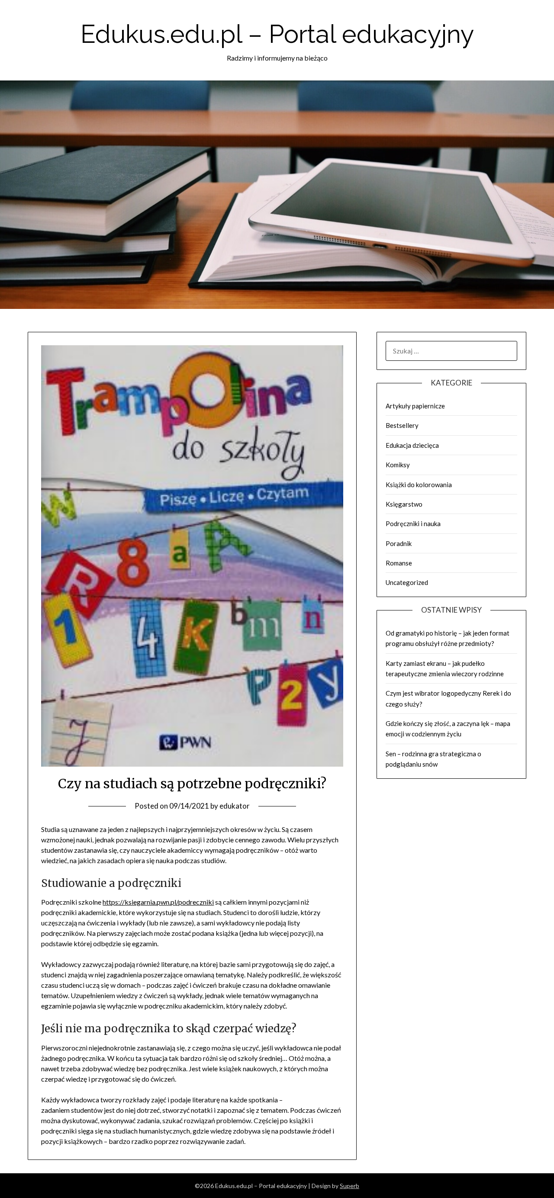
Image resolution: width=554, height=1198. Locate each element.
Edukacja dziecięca (412, 445)
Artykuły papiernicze (415, 406)
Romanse (399, 563)
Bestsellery (402, 425)
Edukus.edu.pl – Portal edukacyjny (277, 34)
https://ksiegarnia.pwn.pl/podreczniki (158, 902)
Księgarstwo (404, 504)
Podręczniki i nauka (413, 523)
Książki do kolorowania (419, 484)
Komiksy (398, 465)
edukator (234, 805)
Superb (349, 1185)
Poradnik (399, 543)
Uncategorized (407, 582)
